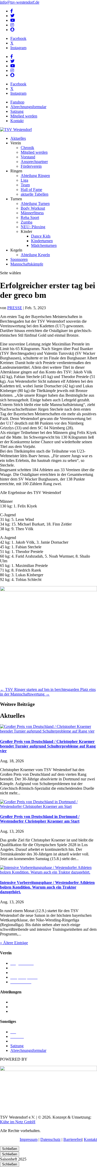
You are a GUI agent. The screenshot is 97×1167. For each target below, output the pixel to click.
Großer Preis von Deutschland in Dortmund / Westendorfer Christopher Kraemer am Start (39, 818)
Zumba (26, 222)
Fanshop (17, 102)
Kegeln (16, 1002)
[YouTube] (12, 20)
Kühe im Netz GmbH (17, 1122)
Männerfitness (32, 213)
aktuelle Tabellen (34, 194)
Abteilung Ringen (35, 175)
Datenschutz (50, 1139)
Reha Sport (30, 217)
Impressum (29, 1139)
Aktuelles (18, 138)
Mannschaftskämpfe (26, 264)
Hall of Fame (31, 189)
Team (25, 185)
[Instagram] (12, 25)
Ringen (16, 1006)
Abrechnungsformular (28, 107)
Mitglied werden (23, 116)
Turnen (16, 1011)
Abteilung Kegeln (35, 255)
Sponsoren (19, 259)
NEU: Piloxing (33, 227)
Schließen (9, 1149)
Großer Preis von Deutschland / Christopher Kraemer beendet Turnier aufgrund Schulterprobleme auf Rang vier (48, 746)
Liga (24, 180)
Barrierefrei (72, 1139)
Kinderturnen (42, 241)
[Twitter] (12, 15)
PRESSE (14, 308)
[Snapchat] (12, 29)
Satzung (17, 111)
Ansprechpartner (34, 161)
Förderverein (31, 166)
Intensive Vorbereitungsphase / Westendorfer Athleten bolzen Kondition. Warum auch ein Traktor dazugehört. (47, 887)
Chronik (27, 147)
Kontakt (17, 121)
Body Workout (33, 208)
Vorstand (28, 157)
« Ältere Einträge (14, 943)
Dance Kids (40, 236)
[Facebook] (11, 11)
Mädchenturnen (44, 245)
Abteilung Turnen (35, 203)
